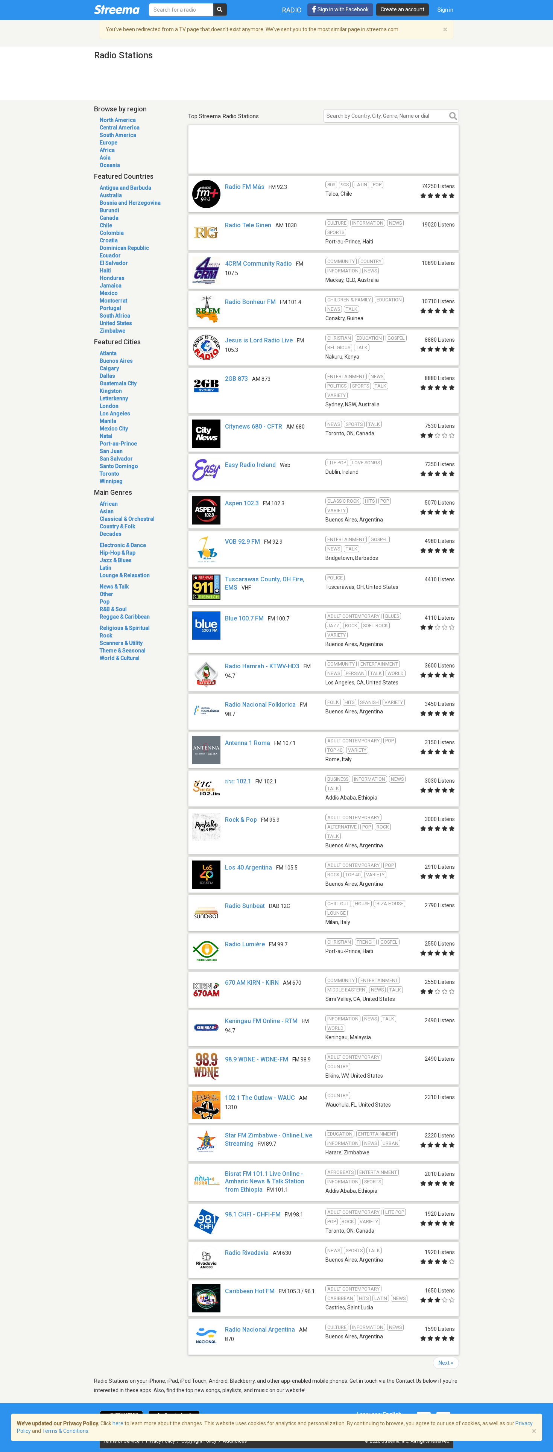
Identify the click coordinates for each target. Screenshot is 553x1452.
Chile (106, 225)
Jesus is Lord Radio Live (259, 340)
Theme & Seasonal (123, 651)
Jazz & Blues (116, 560)
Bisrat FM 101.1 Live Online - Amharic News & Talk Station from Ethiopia (264, 1181)
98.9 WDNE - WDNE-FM (256, 1059)
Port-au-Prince (118, 444)
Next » (446, 1363)
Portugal (110, 308)
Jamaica (111, 286)
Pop (104, 602)
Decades (111, 534)
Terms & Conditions (65, 1431)
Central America (120, 128)
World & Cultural (120, 658)
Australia (111, 195)
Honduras (112, 278)
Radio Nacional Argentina (260, 1329)
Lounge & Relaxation (125, 575)
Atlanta (108, 353)
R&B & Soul (113, 609)
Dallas (107, 376)
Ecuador (110, 255)
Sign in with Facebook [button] (342, 9)
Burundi (109, 210)
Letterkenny (114, 398)
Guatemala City (118, 383)
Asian (107, 511)
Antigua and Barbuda (125, 188)
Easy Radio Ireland (250, 464)
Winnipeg (111, 481)
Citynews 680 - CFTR (253, 426)
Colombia (112, 233)
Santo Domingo (119, 466)
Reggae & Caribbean (125, 617)
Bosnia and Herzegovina (130, 203)
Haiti (105, 271)
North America (118, 120)
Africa (107, 150)
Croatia (109, 240)
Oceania (110, 165)
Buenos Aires (116, 361)
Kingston (111, 391)
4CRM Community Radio (258, 263)
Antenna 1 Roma (247, 743)
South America (118, 135)
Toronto (109, 474)
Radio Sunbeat (245, 905)
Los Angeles (115, 414)
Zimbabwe (112, 331)
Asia (105, 158)
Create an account (402, 9)
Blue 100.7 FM (244, 618)
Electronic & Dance (123, 545)
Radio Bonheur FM (250, 302)
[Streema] (117, 9)
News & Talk (114, 587)
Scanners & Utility (121, 643)
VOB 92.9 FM (242, 541)
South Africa (115, 316)
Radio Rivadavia (247, 1252)
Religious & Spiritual (125, 628)
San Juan (111, 451)
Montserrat (113, 301)
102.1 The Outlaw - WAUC (260, 1097)
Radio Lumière (245, 944)
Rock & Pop (241, 819)
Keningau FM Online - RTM (261, 1021)
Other (106, 594)
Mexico (109, 293)
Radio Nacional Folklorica (260, 704)
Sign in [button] (445, 10)
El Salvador (114, 263)
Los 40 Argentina (248, 867)
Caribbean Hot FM (250, 1291)
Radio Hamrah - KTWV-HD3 (262, 666)
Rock (106, 635)
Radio (292, 10)
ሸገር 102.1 (238, 781)
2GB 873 (236, 378)
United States (116, 323)
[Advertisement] (323, 162)
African (109, 504)
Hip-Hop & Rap (117, 553)
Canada (109, 218)
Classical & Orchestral (127, 519)
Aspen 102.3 (242, 503)
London (109, 406)
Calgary (109, 368)
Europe (108, 143)
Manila (108, 421)
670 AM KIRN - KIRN (252, 982)
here (117, 1423)
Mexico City (114, 429)
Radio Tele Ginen (248, 225)
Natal (106, 436)
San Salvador (116, 459)
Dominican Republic (124, 248)
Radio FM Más (244, 186)
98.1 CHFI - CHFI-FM (253, 1214)
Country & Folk (117, 526)
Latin (105, 568)
